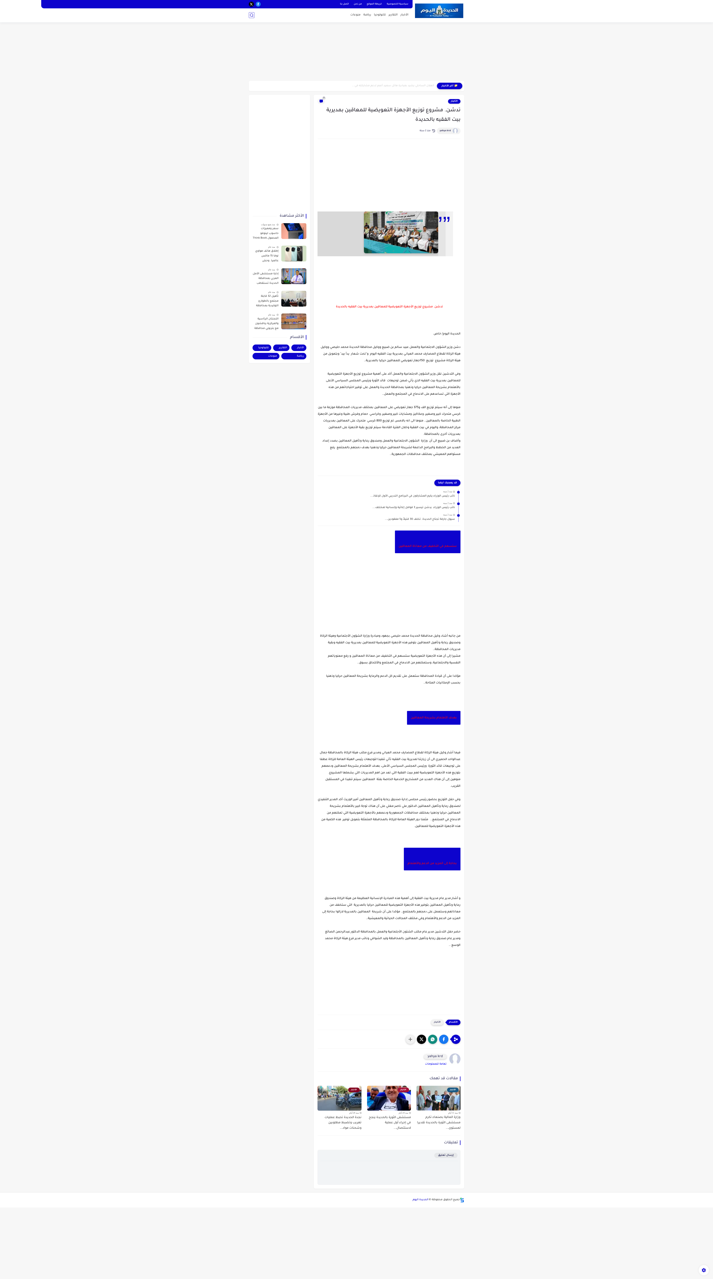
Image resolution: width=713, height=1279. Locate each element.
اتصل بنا (344, 4)
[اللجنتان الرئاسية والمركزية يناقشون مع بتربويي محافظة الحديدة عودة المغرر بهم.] (293, 321)
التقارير (393, 15)
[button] (443, 1039)
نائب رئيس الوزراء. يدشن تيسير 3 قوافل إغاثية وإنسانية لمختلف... (413, 507)
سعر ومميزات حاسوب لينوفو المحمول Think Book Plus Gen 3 (266, 234)
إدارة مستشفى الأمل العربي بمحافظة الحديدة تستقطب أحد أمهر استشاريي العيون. (266, 279)
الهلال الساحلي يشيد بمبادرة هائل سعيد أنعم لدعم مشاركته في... (393, 85)
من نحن (358, 4)
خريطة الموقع (374, 4)
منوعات (355, 15)
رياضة (367, 15)
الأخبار (404, 15)
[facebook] (258, 4)
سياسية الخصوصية (397, 4)
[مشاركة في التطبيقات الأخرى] (410, 1039)
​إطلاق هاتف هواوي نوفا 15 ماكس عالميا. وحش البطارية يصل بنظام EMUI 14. (266, 256)
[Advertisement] (356, 52)
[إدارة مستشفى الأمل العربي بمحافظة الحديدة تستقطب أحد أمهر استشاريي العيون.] (293, 276)
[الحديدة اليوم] (439, 11)
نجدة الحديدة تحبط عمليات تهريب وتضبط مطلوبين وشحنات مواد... (343, 1123)
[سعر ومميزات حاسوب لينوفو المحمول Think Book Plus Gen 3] (293, 231)
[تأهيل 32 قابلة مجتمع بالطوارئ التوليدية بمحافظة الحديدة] (293, 299)
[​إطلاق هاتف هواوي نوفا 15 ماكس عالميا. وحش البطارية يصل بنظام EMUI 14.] (293, 253)
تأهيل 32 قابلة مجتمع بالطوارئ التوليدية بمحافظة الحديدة (267, 302)
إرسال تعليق (446, 1155)
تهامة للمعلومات (436, 1064)
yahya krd (445, 131)
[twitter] (251, 4)
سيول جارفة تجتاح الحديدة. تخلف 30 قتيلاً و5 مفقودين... (420, 519)
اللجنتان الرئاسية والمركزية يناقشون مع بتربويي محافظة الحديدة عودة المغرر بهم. (266, 324)
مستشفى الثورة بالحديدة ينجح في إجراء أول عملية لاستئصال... (390, 1123)
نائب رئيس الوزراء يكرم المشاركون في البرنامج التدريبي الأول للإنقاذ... (412, 496)
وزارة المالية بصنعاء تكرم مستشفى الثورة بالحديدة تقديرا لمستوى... (438, 1123)
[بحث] (251, 15)
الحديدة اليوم (420, 1199)
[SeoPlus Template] (462, 1199)
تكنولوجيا (380, 15)
